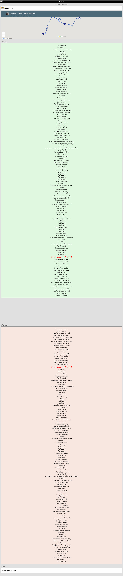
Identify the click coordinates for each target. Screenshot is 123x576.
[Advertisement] (50, 310)
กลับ (1, 1)
